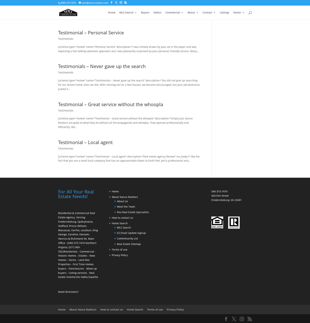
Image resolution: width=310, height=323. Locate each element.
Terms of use (119, 249)
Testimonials (65, 38)
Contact (207, 12)
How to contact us (122, 217)
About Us (122, 201)
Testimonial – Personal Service (91, 32)
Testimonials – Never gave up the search (102, 66)
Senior (237, 12)
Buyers (145, 12)
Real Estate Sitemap (129, 244)
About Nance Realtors (125, 197)
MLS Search (126, 12)
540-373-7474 (219, 191)
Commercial (172, 12)
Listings (224, 12)
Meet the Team (126, 206)
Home (111, 12)
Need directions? (68, 291)
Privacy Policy (120, 255)
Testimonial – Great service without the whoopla (110, 104)
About (191, 12)
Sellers (157, 12)
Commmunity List (127, 238)
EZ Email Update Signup (131, 233)
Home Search (120, 223)
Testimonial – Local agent (85, 142)
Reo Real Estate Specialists (133, 212)
